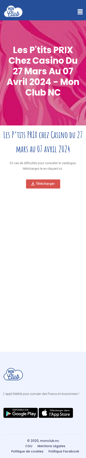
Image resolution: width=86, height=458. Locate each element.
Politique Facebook (64, 451)
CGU (28, 446)
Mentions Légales (51, 446)
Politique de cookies (27, 451)
